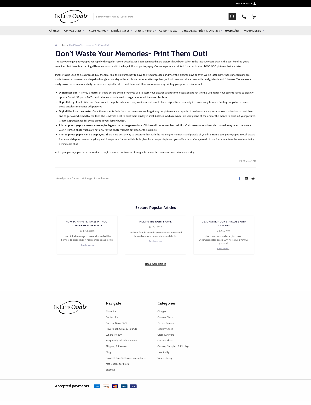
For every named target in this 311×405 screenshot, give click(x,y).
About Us (111, 311)
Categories (166, 303)
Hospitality (232, 30)
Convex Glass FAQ (116, 323)
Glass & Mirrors (144, 30)
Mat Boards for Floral (117, 363)
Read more (86, 245)
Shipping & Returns (116, 346)
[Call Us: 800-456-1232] (244, 17)
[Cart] (254, 17)
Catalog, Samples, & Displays (201, 30)
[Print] (253, 178)
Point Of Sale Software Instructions (125, 358)
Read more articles (155, 263)
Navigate (113, 303)
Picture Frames (96, 30)
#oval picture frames (68, 178)
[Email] (246, 178)
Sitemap (110, 369)
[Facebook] (239, 178)
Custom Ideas (168, 30)
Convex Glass (72, 30)
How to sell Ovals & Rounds (121, 328)
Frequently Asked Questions (122, 340)
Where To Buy (114, 334)
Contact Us (112, 317)
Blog (108, 352)
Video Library (252, 30)
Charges (54, 30)
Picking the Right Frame (155, 221)
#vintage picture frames (95, 178)
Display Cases (120, 30)
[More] (83, 30)
